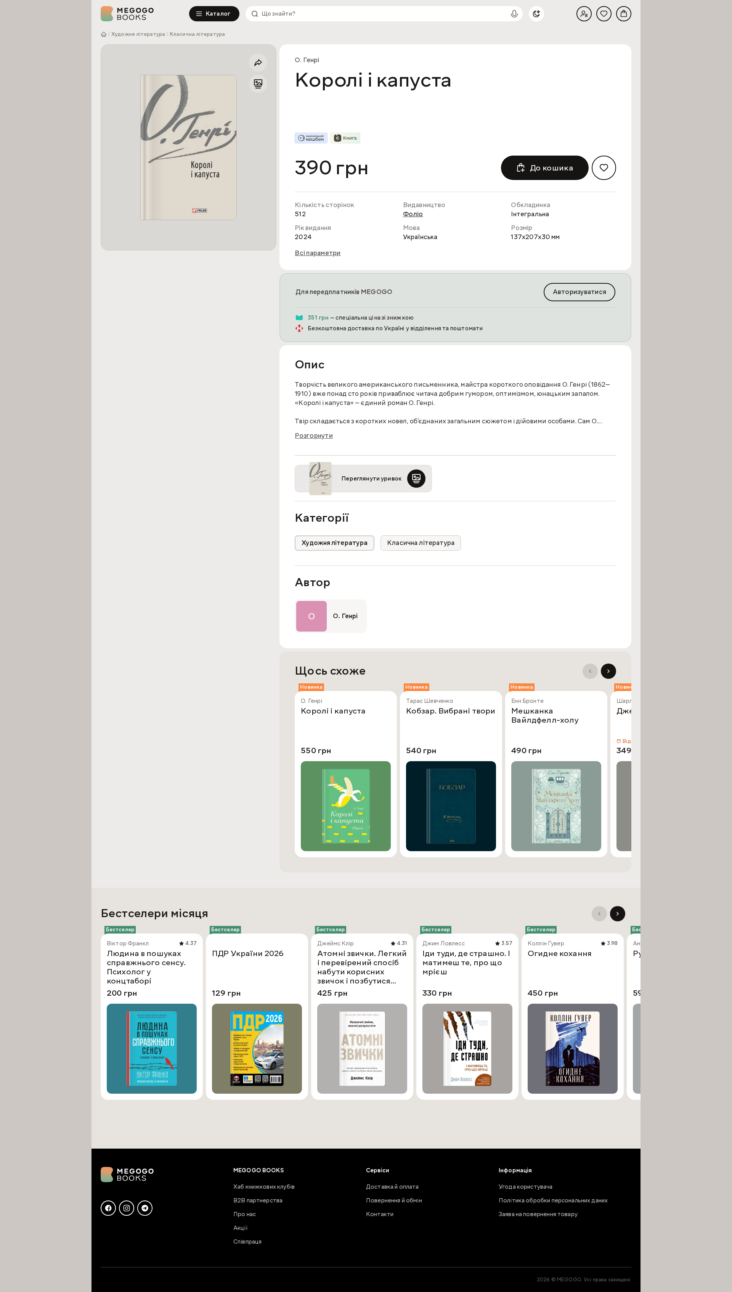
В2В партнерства (258, 1200)
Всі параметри (317, 253)
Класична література (197, 34)
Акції (240, 1228)
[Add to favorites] (604, 168)
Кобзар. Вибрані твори (450, 711)
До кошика (551, 167)
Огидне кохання (560, 954)
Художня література (138, 34)
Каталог (218, 14)
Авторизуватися (580, 292)
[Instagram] (126, 1208)
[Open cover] (188, 147)
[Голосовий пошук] (514, 13)
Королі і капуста (333, 711)
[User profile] (584, 13)
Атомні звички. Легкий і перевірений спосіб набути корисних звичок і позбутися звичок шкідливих (362, 967)
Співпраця (247, 1241)
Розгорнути (314, 436)
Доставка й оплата (392, 1187)
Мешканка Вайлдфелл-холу (544, 715)
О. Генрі (307, 60)
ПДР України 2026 (248, 954)
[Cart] (623, 13)
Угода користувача (526, 1187)
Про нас (244, 1214)
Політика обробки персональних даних (553, 1200)
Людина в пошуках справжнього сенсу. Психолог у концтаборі (146, 967)
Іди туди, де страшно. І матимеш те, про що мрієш (466, 963)
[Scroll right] (608, 671)
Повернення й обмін (394, 1200)
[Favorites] (604, 13)
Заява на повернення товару (538, 1214)
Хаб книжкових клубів (264, 1187)
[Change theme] (536, 13)
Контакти (379, 1214)
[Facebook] (108, 1208)
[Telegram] (144, 1208)
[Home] (145, 13)
